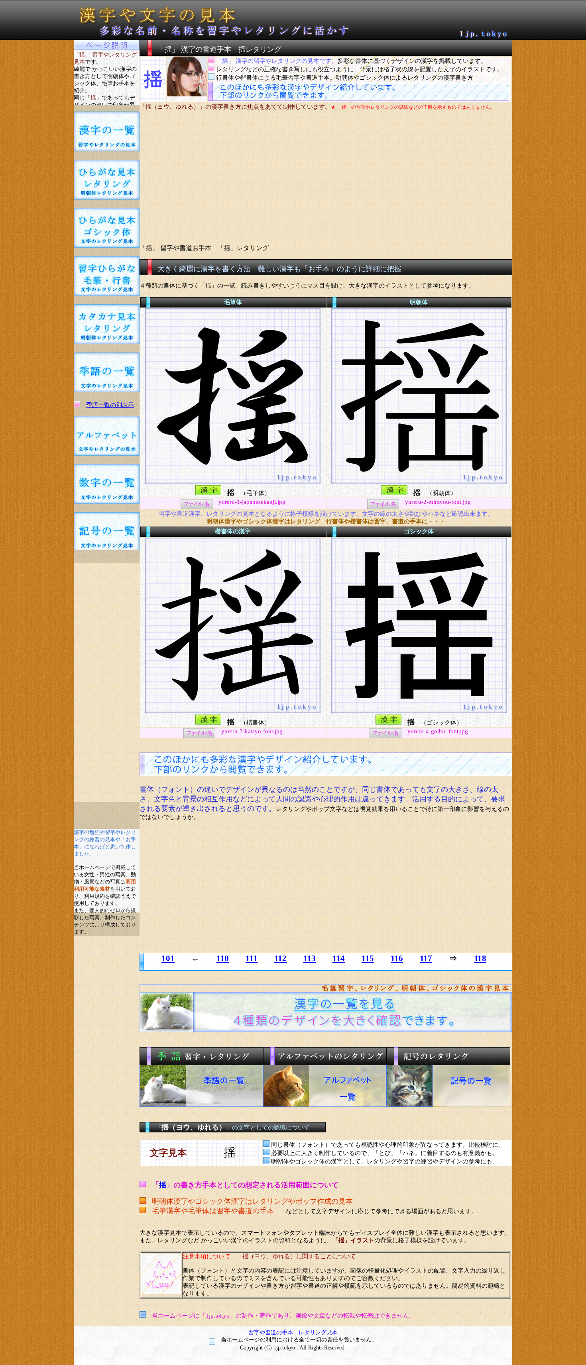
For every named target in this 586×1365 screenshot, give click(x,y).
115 (368, 958)
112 (280, 958)
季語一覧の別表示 (110, 405)
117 (426, 958)
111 (252, 958)
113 (309, 958)
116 (397, 958)
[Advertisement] (107, 682)
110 (222, 958)
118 (480, 958)
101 (168, 958)
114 (338, 958)
